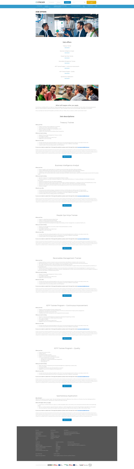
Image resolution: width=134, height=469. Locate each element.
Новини (37, 438)
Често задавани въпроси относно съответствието (64, 455)
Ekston (57, 451)
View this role (67, 47)
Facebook (52, 434)
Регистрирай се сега (91, 2)
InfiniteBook (58, 446)
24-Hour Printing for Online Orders (42, 450)
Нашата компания (39, 432)
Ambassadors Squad (67, 434)
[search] (85, 2)
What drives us (38, 433)
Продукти (38, 443)
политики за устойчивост (41, 436)
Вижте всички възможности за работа (72, 433)
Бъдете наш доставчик (40, 455)
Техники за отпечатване (41, 447)
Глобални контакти (55, 432)
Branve (57, 450)
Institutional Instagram (55, 437)
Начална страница (39, 8)
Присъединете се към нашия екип (71, 432)
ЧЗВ (36, 439)
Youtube (52, 438)
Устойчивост (38, 434)
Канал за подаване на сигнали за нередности (76, 445)
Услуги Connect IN (47, 6)
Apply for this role (67, 156)
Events (37, 437)
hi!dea (57, 443)
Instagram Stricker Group (55, 436)
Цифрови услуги (39, 449)
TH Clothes (58, 449)
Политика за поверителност (74, 443)
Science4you (58, 447)
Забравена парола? (59, 4)
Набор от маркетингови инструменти (60, 6)
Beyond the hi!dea (39, 445)
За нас (84, 6)
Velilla (57, 445)
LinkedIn (52, 433)
